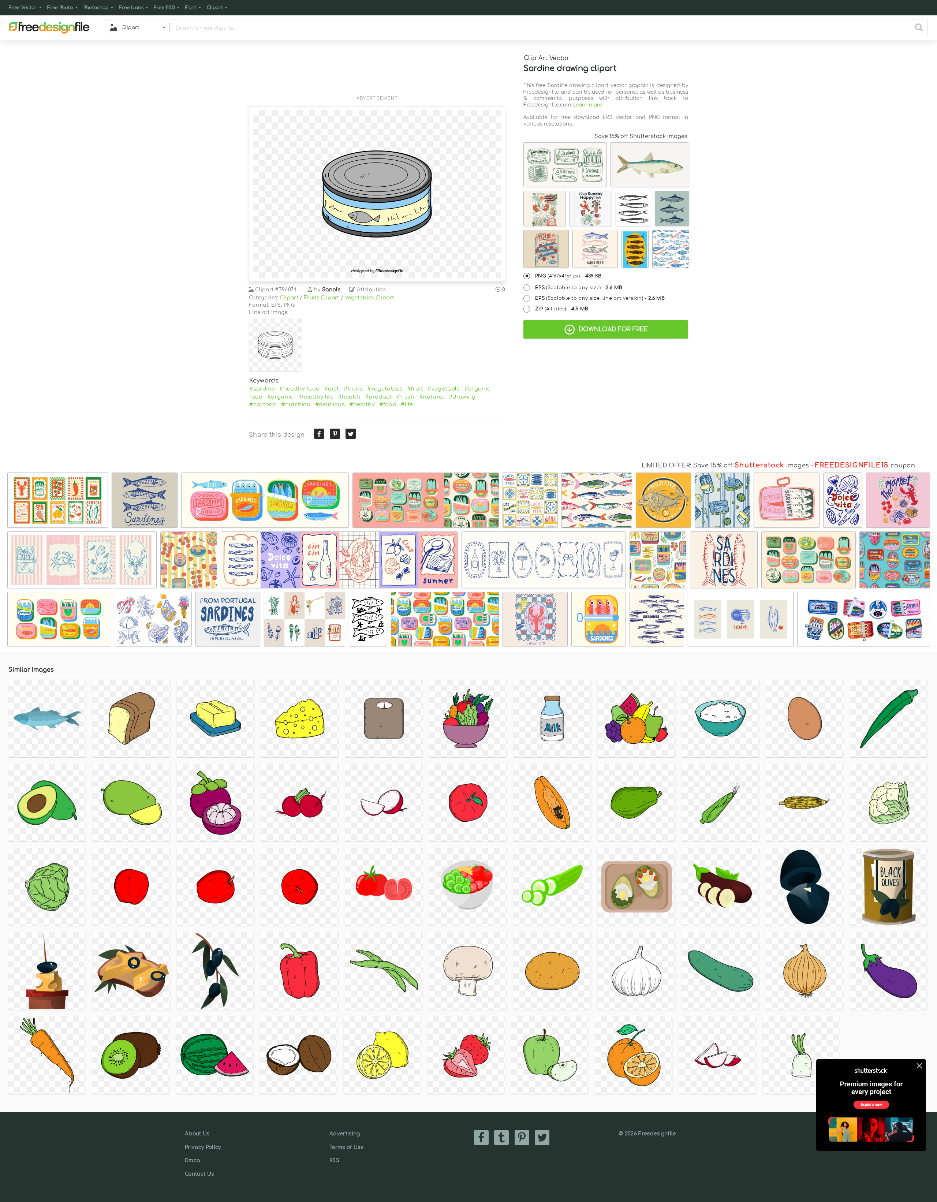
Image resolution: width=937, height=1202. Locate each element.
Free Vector (23, 7)
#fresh (405, 397)
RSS (334, 1160)
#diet (331, 389)
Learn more (587, 105)
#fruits (353, 389)
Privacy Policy (203, 1147)
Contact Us (199, 1174)
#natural (431, 397)
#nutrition (295, 404)
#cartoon (263, 404)
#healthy (362, 404)
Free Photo (60, 7)
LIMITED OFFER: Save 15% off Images (725, 465)
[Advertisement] (377, 72)
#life (407, 404)
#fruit (415, 389)
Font (190, 7)
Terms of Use (346, 1147)
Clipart (215, 7)
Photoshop (96, 7)
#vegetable (444, 389)
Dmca (192, 1160)
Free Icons (131, 7)
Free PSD (164, 7)
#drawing (462, 397)
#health (349, 397)
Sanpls (331, 289)
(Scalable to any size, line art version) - (600, 298)
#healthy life (315, 397)
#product (378, 397)
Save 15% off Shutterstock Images (640, 136)
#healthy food (299, 389)
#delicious (330, 404)
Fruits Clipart (321, 297)
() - (568, 276)
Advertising (344, 1133)
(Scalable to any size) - (578, 287)
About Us (197, 1133)
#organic (280, 397)
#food (387, 404)
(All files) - (562, 308)
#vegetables (385, 389)
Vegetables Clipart (369, 297)
